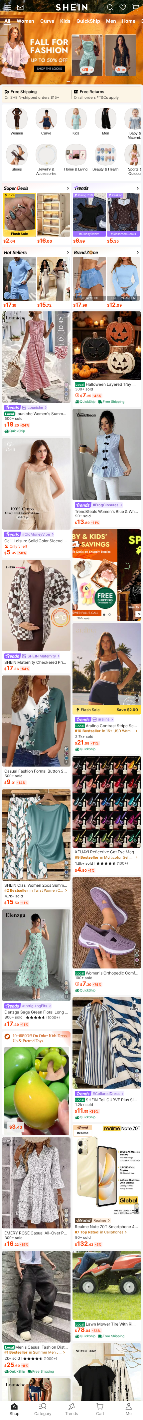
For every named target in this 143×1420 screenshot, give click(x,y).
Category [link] (43, 1413)
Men (105, 133)
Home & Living (75, 169)
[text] (87, 69)
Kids (75, 133)
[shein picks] (106, 575)
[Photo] (17, 118)
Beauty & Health (105, 169)
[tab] (7, 22)
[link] (21, 7)
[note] (15, 431)
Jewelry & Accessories (46, 171)
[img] (106, 710)
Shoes (17, 169)
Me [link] (129, 1413)
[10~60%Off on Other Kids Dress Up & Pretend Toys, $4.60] (37, 1080)
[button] (135, 7)
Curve (46, 133)
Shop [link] (14, 1413)
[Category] (7, 7)
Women (17, 133)
